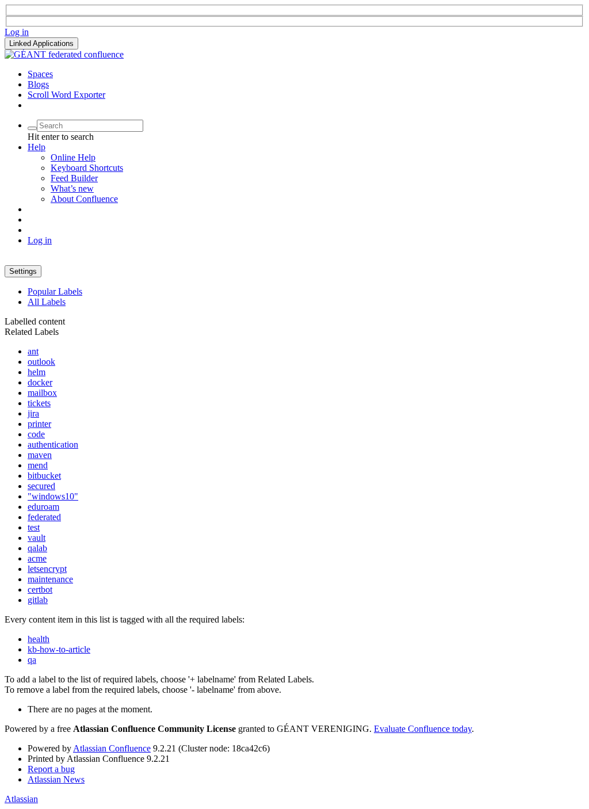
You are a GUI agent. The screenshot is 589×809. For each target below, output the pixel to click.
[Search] (32, 128)
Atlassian (21, 799)
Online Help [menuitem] (73, 157)
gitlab (38, 600)
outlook (41, 362)
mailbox (42, 393)
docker (40, 382)
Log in (17, 32)
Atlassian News (56, 779)
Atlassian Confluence (112, 748)
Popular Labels (55, 291)
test (34, 527)
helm (36, 372)
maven (40, 455)
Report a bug (51, 769)
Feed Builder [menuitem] (74, 178)
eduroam (43, 507)
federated (44, 517)
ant (33, 351)
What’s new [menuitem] (72, 188)
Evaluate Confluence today (423, 729)
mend (38, 465)
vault (36, 538)
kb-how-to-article (59, 649)
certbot (40, 589)
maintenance (50, 579)
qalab (37, 548)
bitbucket (44, 475)
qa (32, 660)
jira (33, 413)
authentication (53, 444)
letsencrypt (47, 569)
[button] (41, 43)
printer (39, 424)
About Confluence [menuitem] (84, 199)
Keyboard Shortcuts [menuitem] (87, 168)
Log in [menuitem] (40, 240)
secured (41, 486)
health (38, 639)
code (36, 434)
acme (37, 558)
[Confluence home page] (64, 54)
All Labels (47, 302)
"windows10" (53, 496)
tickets (39, 403)
